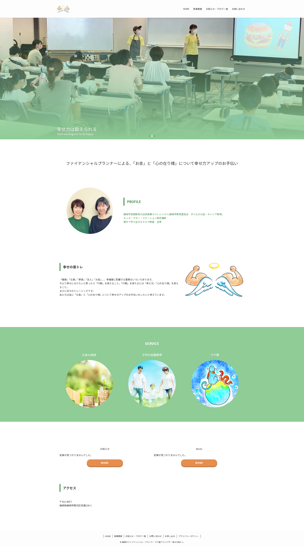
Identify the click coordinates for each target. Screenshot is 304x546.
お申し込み (170, 536)
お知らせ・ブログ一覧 (135, 536)
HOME (108, 536)
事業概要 (118, 536)
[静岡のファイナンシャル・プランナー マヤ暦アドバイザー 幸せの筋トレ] (63, 9)
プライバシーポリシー (188, 536)
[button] (149, 136)
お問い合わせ (155, 536)
